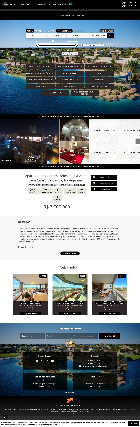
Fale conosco (95, 387)
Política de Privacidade (65, 414)
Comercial (99, 80)
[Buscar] (110, 35)
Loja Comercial (70, 86)
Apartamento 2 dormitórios (70, 67)
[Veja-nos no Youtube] (52, 360)
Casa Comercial (70, 73)
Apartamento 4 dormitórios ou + (40, 73)
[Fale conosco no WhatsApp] (42, 360)
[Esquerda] (2, 141)
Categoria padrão (70, 80)
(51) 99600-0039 (64, 15)
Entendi (133, 424)
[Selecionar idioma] (71, 4)
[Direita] (138, 141)
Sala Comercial (55, 93)
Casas (99, 73)
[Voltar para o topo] (5, 417)
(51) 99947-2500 (78, 15)
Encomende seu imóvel (95, 384)
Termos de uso (77, 414)
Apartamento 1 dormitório (40, 67)
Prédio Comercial (99, 86)
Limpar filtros (106, 31)
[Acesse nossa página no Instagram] (47, 360)
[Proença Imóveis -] (70, 344)
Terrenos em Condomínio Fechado (85, 93)
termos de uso (52, 425)
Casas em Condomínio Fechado (40, 80)
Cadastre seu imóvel (95, 381)
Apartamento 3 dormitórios (99, 67)
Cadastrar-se (109, 336)
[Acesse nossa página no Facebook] (37, 360)
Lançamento (40, 86)
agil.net (78, 405)
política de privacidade (38, 425)
